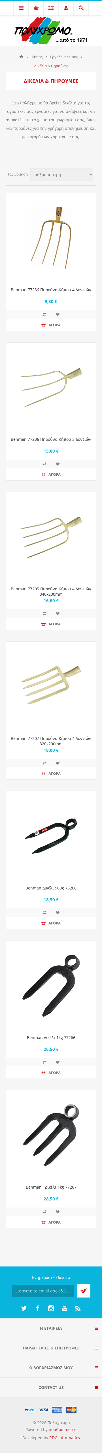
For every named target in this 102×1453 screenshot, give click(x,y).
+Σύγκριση (44, 314)
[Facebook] (37, 1308)
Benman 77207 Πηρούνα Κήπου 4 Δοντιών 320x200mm (51, 741)
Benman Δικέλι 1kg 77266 (51, 1037)
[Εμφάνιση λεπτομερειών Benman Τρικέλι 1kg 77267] (51, 1135)
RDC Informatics (64, 1437)
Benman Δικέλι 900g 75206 (51, 888)
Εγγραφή (83, 1291)
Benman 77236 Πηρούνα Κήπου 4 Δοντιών (51, 289)
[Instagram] (51, 1308)
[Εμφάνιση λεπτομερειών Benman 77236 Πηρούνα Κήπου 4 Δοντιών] (51, 238)
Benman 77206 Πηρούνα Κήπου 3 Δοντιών (51, 439)
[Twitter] (23, 1308)
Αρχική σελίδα (21, 56)
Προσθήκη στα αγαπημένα (57, 314)
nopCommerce (62, 1429)
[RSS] (78, 1308)
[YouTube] (64, 1308)
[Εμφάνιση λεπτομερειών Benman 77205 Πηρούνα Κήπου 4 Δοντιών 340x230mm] (51, 537)
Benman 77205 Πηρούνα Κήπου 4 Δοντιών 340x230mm (51, 591)
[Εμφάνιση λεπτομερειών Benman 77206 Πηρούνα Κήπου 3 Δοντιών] (51, 387)
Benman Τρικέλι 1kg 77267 (51, 1187)
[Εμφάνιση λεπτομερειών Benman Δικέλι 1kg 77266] (51, 986)
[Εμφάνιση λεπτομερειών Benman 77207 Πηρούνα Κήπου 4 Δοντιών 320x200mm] (51, 686)
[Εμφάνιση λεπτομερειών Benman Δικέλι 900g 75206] (51, 836)
